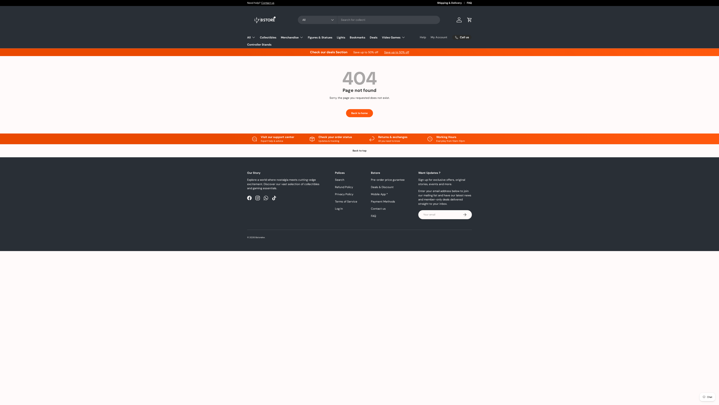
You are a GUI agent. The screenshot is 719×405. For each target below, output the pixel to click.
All (249, 37)
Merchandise (290, 37)
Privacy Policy (344, 194)
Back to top (360, 150)
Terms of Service (346, 201)
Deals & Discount (382, 187)
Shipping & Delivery (449, 2)
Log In (339, 209)
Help (423, 37)
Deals (373, 37)
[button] (469, 20)
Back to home (359, 113)
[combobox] (369, 20)
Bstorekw (260, 237)
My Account (439, 37)
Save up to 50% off (396, 52)
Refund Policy (344, 187)
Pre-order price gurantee (388, 180)
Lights (341, 37)
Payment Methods (383, 201)
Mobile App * (379, 194)
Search (339, 180)
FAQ (469, 2)
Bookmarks (357, 37)
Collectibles (268, 37)
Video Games (391, 37)
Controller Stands (259, 44)
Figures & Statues (320, 37)
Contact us (267, 2)
